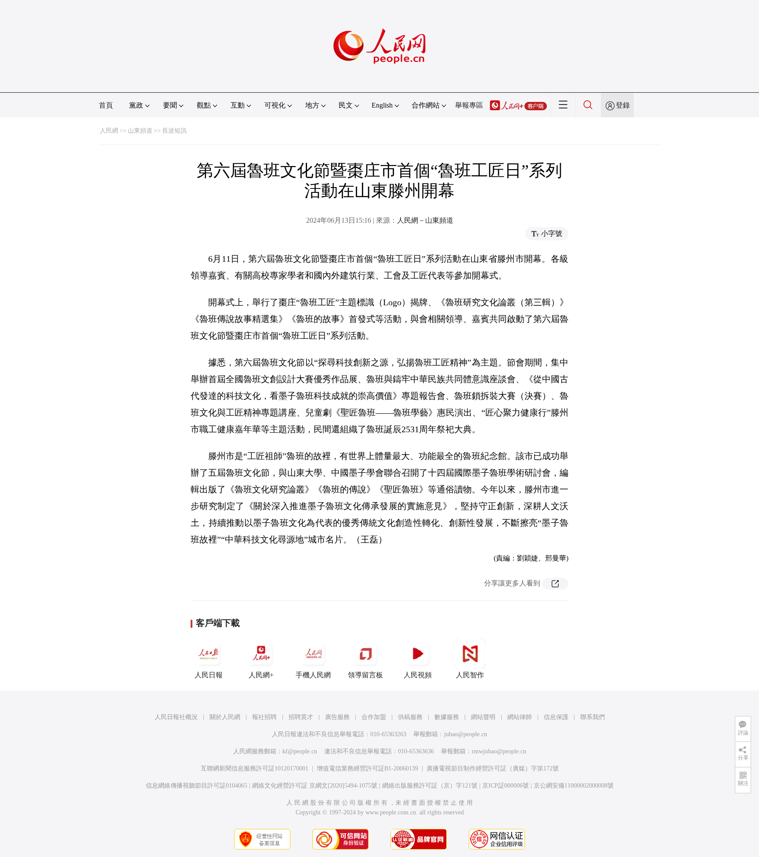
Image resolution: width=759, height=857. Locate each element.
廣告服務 (337, 717)
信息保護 (556, 717)
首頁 (106, 105)
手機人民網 (313, 675)
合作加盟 (373, 717)
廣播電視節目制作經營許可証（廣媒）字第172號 (492, 768)
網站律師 (519, 717)
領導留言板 (365, 675)
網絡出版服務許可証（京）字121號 (429, 785)
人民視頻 (418, 675)
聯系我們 (592, 717)
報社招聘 (264, 717)
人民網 (109, 130)
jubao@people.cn (465, 734)
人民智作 (470, 675)
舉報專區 (469, 105)
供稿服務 (410, 717)
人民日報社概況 (176, 717)
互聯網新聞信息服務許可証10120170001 (254, 768)
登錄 (623, 105)
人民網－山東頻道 (425, 220)
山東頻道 (140, 130)
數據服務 (446, 717)
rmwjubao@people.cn (499, 751)
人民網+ (261, 675)
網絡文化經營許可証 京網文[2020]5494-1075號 (314, 785)
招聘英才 (301, 717)
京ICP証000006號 (505, 785)
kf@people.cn (299, 751)
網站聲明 (483, 717)
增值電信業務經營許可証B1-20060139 (367, 768)
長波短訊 (174, 130)
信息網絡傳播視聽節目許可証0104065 (196, 785)
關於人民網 (225, 717)
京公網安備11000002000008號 (574, 785)
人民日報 (209, 675)
